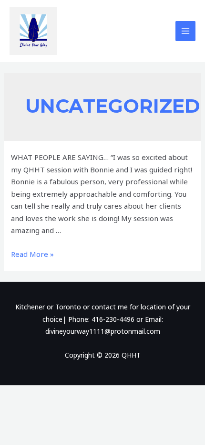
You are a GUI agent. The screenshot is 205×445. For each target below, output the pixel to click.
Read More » (32, 254)
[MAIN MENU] (185, 31)
